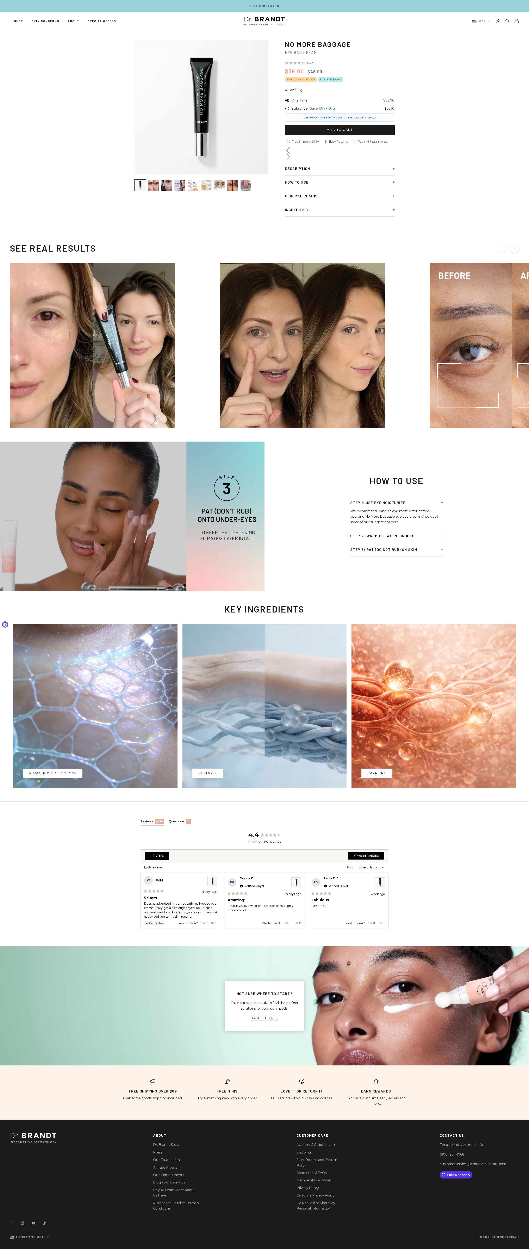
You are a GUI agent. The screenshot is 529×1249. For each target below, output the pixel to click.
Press (157, 1152)
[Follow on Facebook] (12, 1223)
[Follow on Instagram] (23, 1223)
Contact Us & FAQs (311, 1173)
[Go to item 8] (232, 185)
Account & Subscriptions (316, 1145)
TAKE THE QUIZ (264, 1018)
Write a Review (370, 856)
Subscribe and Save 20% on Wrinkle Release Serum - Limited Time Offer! (264, 6)
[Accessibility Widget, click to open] (5, 624)
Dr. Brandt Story (166, 1145)
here (394, 522)
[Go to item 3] (166, 185)
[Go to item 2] (153, 185)
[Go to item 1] (140, 185)
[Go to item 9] (246, 185)
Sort (350, 867)
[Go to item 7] (219, 185)
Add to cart (340, 130)
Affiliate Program (166, 1167)
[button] (300, 63)
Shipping (304, 1152)
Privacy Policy (308, 1188)
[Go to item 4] (180, 185)
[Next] (383, 901)
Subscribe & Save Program (326, 117)
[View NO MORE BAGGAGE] (212, 881)
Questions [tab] (180, 822)
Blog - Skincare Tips (169, 1182)
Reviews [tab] (152, 822)
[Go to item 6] (206, 185)
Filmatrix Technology (52, 773)
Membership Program (314, 1180)
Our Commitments (168, 1175)
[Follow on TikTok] (44, 1223)
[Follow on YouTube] (33, 1223)
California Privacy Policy (316, 1195)
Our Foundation (166, 1160)
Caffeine (376, 773)
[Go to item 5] (193, 185)
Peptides (207, 773)
